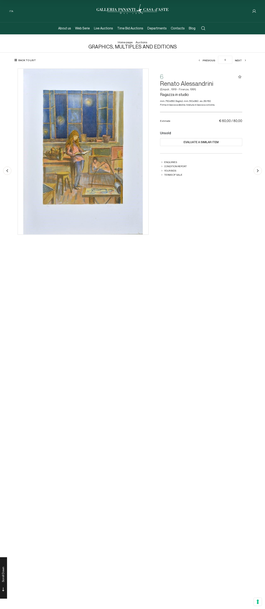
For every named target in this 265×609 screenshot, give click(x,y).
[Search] (203, 28)
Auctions (141, 42)
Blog (192, 28)
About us (64, 28)
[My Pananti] (254, 11)
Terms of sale (173, 174)
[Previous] (7, 171)
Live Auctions (103, 28)
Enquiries (170, 162)
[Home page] (132, 8)
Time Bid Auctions (130, 28)
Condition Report (175, 166)
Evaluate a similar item (201, 142)
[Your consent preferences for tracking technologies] (258, 602)
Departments (157, 28)
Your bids (170, 170)
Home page (125, 42)
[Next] (258, 171)
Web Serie (82, 28)
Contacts (178, 28)
